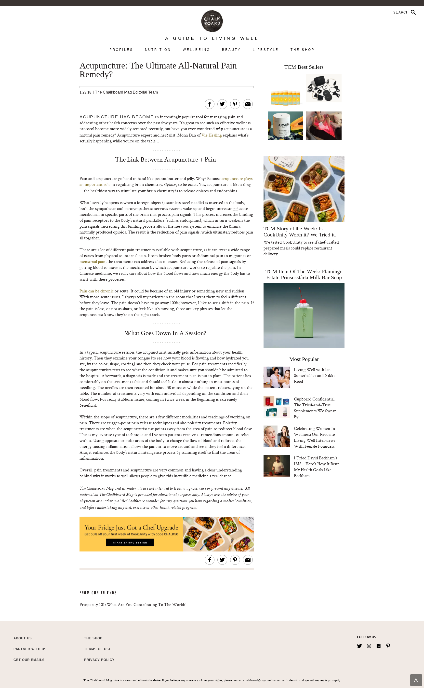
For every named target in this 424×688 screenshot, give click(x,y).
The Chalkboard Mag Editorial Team (126, 92)
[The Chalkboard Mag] (212, 20)
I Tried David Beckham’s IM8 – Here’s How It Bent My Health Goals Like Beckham (316, 466)
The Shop (303, 50)
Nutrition (158, 50)
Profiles (121, 50)
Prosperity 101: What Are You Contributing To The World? (133, 604)
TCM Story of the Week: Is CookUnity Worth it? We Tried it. (300, 231)
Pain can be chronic (97, 291)
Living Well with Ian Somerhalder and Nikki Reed (314, 375)
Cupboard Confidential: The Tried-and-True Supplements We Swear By (315, 407)
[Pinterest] (388, 645)
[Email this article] (248, 104)
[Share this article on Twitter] (222, 104)
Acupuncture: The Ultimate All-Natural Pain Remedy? (158, 70)
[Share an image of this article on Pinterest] (235, 104)
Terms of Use (97, 649)
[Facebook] (378, 645)
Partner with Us (30, 649)
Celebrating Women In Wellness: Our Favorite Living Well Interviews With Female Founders (314, 437)
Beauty (231, 50)
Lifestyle (266, 50)
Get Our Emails (29, 660)
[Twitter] (359, 645)
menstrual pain (93, 261)
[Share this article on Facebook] (209, 104)
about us (22, 638)
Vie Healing (211, 135)
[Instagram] (369, 645)
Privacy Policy (99, 660)
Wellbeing (196, 50)
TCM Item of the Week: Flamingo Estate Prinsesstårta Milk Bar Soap (304, 274)
